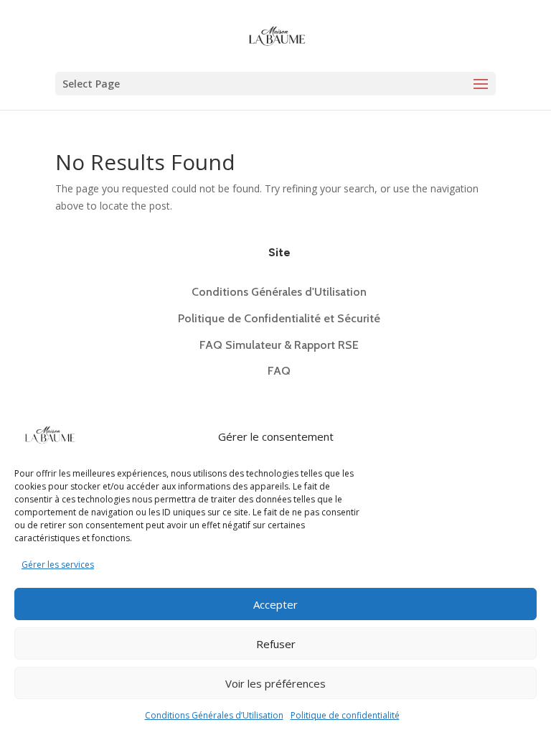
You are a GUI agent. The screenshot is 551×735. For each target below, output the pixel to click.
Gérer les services (58, 564)
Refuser (276, 644)
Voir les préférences (275, 683)
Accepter (275, 604)
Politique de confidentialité (345, 715)
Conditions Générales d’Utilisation (214, 715)
